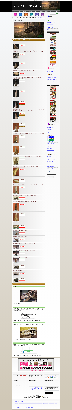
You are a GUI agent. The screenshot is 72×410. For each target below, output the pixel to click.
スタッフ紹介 (49, 156)
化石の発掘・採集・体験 (50, 143)
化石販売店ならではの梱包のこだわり (52, 79)
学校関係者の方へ (49, 129)
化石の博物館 (49, 146)
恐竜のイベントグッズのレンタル (34, 388)
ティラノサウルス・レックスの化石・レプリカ (29, 403)
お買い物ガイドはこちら (39, 17)
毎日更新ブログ (25, 11)
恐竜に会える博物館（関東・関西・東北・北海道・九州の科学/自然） (44, 400)
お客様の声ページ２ (50, 24)
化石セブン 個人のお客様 (28, 406)
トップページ (14, 11)
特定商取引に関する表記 (50, 166)
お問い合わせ (41, 11)
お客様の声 (30, 11)
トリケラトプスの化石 (39, 403)
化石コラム (57, 11)
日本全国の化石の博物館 (31, 407)
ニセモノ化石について (19, 407)
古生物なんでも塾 (31, 387)
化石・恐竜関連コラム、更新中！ (51, 77)
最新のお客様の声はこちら (51, 22)
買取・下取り (52, 11)
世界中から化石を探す (50, 127)
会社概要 (36, 11)
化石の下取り (22, 406)
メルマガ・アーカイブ (50, 168)
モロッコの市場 (25, 407)
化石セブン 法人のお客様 (35, 406)
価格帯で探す (46, 11)
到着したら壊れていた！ (50, 150)
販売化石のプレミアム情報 (43, 406)
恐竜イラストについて (50, 175)
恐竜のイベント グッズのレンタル (19, 400)
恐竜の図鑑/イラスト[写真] (38, 387)
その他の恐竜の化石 (45, 403)
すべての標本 (16, 403)
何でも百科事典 (49, 148)
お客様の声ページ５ (50, 29)
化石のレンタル (49, 132)
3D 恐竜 (25, 400)
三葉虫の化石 (21, 403)
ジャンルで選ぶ (20, 11)
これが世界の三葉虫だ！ (50, 141)
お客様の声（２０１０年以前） (51, 159)
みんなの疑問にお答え (50, 161)
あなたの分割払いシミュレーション (53, 376)
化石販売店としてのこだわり (51, 81)
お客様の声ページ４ (50, 27)
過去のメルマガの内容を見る (51, 71)
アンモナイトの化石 (51, 403)
